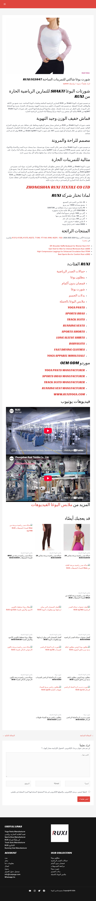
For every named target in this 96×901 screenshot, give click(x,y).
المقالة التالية (9, 735)
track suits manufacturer (64, 382)
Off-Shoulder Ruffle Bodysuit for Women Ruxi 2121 (70, 246)
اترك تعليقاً (86, 84)
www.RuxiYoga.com (69, 394)
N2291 (55, 238)
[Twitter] (39, 891)
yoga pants (76, 307)
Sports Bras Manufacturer (15, 837)
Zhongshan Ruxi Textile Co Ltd (58, 187)
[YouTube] (30, 891)
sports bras (75, 313)
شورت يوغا (78, 289)
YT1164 (44, 238)
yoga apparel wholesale (66, 356)
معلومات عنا (9, 863)
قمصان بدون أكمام (73, 283)
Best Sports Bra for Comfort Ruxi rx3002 (74, 254)
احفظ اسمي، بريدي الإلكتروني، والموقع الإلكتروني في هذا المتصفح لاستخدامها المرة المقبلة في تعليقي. (48, 792)
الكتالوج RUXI (10, 845)
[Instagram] (35, 891)
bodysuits (77, 343)
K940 (50, 238)
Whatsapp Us (10, 877)
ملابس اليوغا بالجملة (72, 301)
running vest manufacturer (63, 388)
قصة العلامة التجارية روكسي (15, 834)
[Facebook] (44, 891)
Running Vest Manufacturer (16, 848)
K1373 (25, 238)
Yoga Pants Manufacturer (15, 832)
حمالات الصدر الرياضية (71, 271)
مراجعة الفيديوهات (58, 866)
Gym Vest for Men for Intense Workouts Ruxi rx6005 (69, 249)
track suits (76, 319)
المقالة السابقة (86, 735)
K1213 (14, 238)
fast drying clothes (69, 349)
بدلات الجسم (77, 295)
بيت (6, 858)
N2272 (31, 238)
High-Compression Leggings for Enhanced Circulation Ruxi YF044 (63, 251)
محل (6, 861)
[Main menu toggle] (4, 4)
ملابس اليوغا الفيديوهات (51, 504)
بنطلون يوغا (77, 277)
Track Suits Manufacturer (15, 842)
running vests (74, 325)
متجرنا (85, 240)
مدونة (79, 84)
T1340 (37, 238)
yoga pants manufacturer (65, 370)
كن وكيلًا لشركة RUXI (12, 840)
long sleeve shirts (70, 337)
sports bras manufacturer (63, 376)
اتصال (7, 866)
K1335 (20, 238)
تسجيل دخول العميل (12, 872)
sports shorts (73, 331)
